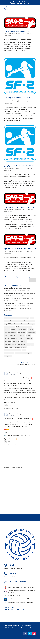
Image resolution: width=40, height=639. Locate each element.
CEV (32, 318)
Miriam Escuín (14, 335)
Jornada (30, 329)
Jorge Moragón (22, 329)
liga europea (21, 332)
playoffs (28, 335)
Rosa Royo (16, 341)
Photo (9, 405)
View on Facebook (9, 408)
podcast (7, 338)
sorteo (11, 347)
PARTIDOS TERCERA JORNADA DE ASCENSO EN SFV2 (19, 166)
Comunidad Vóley (15, 373)
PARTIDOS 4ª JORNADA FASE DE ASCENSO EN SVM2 (20, 249)
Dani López (31, 324)
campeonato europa (23, 318)
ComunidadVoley (12, 33)
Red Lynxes (29, 338)
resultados (8, 341)
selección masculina (23, 344)
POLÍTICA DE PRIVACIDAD (14, 609)
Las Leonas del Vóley (10, 332)
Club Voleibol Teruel (10, 321)
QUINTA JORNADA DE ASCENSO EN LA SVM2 (19, 207)
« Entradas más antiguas (12, 277)
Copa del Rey (8, 324)
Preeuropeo (14, 338)
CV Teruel (23, 324)
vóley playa (8, 356)
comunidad (31, 321)
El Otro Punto (20, 326)
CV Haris (16, 324)
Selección (23, 341)
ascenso (13, 318)
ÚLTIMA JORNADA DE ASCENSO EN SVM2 (18, 32)
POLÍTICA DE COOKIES (13, 612)
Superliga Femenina (20, 347)
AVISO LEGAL (9, 607)
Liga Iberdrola (31, 332)
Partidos (22, 335)
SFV (32, 344)
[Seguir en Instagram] (34, 633)
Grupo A (7, 329)
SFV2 (6, 347)
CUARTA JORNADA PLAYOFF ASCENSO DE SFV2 (18, 98)
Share (16, 408)
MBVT (6, 335)
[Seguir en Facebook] (25, 633)
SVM (19, 350)
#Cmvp (7, 318)
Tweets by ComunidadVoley (13, 467)
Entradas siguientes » (29, 277)
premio (22, 338)
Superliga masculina (10, 350)
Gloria (6, 298)
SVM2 (24, 350)
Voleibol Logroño (26, 353)
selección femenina (10, 344)
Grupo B (13, 329)
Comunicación (22, 321)
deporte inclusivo (10, 326)
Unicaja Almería (9, 353)
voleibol (17, 353)
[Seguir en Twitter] (30, 633)
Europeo (28, 326)
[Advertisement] (20, 491)
